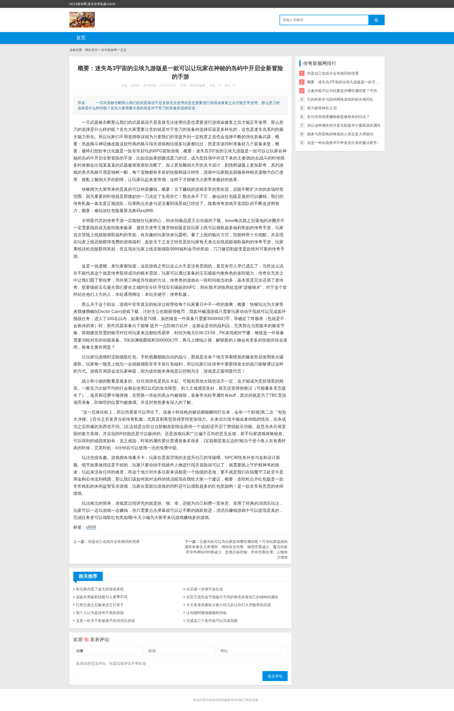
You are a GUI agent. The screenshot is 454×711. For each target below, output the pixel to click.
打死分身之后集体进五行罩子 (100, 605)
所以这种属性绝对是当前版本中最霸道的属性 (344, 125)
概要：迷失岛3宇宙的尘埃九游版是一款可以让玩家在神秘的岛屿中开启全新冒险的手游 (378, 82)
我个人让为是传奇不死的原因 (100, 613)
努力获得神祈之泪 (322, 108)
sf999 (91, 527)
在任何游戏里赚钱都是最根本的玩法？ (338, 117)
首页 (81, 37)
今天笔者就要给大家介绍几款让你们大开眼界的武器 (228, 605)
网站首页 (91, 50)
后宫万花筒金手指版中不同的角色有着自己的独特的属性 (232, 597)
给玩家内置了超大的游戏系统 (100, 589)
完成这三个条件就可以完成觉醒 (212, 621)
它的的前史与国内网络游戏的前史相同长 (340, 99)
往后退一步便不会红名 (204, 589)
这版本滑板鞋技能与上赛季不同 (101, 597)
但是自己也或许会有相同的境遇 (114, 541)
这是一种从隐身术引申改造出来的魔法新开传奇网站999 (352, 143)
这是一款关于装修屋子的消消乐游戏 (105, 621)
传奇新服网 (109, 50)
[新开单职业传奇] (82, 20)
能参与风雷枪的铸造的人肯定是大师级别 (340, 134)
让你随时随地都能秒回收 (206, 613)
